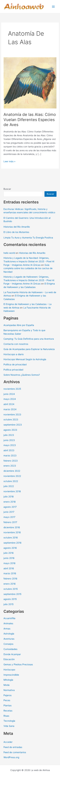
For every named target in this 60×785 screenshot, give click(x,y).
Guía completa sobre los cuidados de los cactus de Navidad (28, 268)
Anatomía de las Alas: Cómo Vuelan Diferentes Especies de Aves (30, 119)
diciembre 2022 (12, 471)
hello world (9, 253)
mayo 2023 (10, 445)
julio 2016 (9, 553)
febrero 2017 (10, 522)
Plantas (8, 705)
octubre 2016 (11, 537)
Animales (8, 623)
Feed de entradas (13, 747)
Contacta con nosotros (16, 344)
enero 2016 (10, 583)
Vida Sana (9, 726)
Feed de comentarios (15, 752)
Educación (9, 659)
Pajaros (8, 695)
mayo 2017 (9, 517)
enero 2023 (10, 465)
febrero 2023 (11, 460)
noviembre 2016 (12, 532)
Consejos (8, 644)
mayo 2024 (10, 399)
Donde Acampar (12, 654)
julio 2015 (9, 604)
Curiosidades (10, 649)
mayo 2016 (10, 563)
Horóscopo (9, 669)
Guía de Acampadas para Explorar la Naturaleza (29, 349)
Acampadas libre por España (19, 325)
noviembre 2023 (12, 414)
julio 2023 (9, 435)
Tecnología (9, 720)
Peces (7, 700)
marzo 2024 (10, 409)
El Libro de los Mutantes (16, 232)
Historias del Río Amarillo (17, 226)
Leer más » (9, 161)
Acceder (8, 742)
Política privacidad (13, 369)
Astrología (9, 633)
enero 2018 (10, 501)
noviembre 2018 (12, 491)
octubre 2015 (11, 589)
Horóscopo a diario (14, 354)
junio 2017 (9, 512)
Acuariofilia (9, 618)
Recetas (8, 710)
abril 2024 (9, 404)
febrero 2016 (10, 578)
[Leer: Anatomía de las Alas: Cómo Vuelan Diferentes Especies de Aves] (30, 82)
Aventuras (9, 638)
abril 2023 (9, 450)
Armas (7, 628)
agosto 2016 (10, 548)
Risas (6, 715)
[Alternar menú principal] (53, 6)
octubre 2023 (11, 419)
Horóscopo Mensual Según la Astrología (25, 359)
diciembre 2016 (12, 527)
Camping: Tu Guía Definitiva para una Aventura (29, 338)
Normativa (9, 690)
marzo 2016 (10, 573)
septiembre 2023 (13, 424)
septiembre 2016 (13, 542)
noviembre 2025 (12, 388)
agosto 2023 (10, 430)
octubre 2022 (11, 481)
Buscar (7, 189)
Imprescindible (11, 674)
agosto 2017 (10, 507)
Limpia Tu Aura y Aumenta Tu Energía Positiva (28, 237)
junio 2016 (9, 558)
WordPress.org (11, 757)
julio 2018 (9, 496)
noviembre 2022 (12, 476)
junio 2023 (9, 440)
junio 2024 (9, 394)
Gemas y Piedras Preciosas (18, 664)
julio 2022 (9, 486)
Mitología (8, 679)
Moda (7, 685)
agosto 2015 (10, 599)
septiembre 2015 (12, 594)
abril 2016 (9, 568)
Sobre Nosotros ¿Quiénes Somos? (22, 374)
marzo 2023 (10, 455)
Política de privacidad (15, 364)
